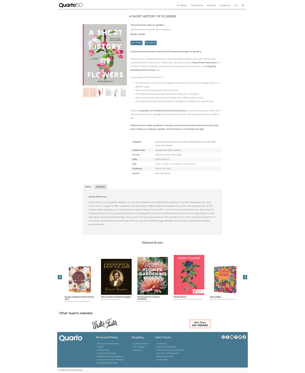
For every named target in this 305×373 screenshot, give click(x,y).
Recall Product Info (165, 357)
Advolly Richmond (97, 197)
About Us (211, 6)
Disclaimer (137, 350)
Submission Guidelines (166, 347)
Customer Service (141, 344)
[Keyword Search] (243, 5)
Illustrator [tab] (100, 187)
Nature (177, 150)
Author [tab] (88, 187)
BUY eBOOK (151, 43)
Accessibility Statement (108, 363)
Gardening (160, 150)
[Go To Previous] (59, 278)
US (235, 6)
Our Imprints (197, 6)
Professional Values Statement (111, 357)
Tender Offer (162, 360)
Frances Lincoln (163, 173)
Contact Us (224, 6)
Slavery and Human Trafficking (111, 360)
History (170, 150)
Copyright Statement (107, 353)
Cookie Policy (103, 350)
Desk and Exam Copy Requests (170, 350)
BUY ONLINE (136, 43)
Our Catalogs (139, 347)
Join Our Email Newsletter (168, 353)
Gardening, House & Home (168, 142)
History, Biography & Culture (196, 142)
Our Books (182, 6)
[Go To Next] (244, 278)
